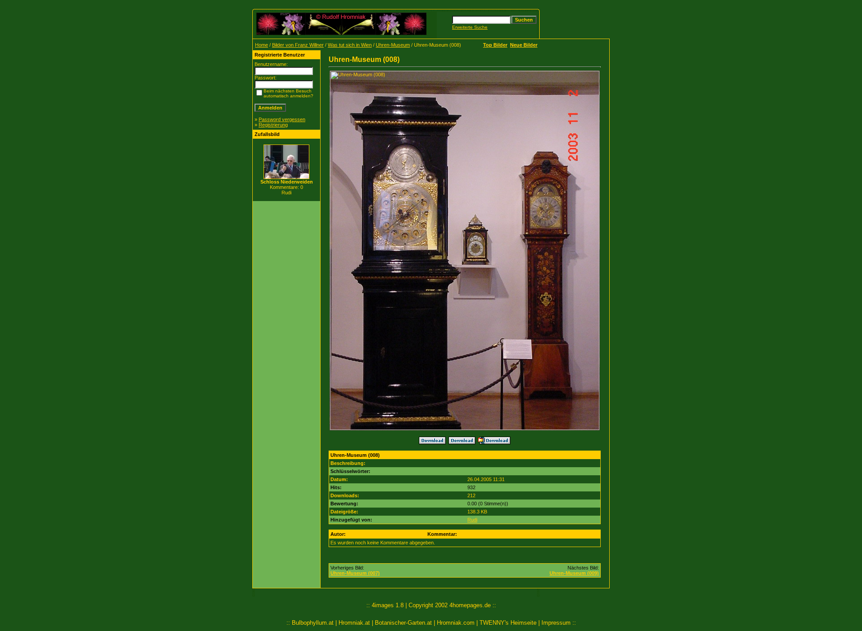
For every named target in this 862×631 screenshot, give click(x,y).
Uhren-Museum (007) (355, 573)
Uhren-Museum (393, 45)
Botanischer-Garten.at (403, 622)
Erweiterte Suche (470, 27)
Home (261, 45)
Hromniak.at (354, 622)
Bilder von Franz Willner (298, 45)
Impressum (556, 622)
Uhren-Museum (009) (574, 573)
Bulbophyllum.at (313, 622)
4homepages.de (470, 605)
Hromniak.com (456, 622)
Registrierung (273, 124)
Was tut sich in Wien (350, 45)
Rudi (472, 519)
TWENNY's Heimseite (508, 622)
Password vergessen (282, 119)
